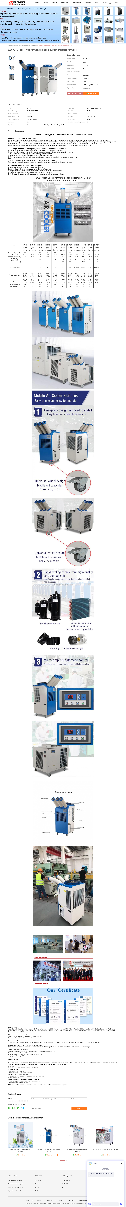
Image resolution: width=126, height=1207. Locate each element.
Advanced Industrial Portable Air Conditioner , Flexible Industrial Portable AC (105, 1150)
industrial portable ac (18, 1084)
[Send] (121, 1204)
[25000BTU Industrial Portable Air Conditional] (76, 1135)
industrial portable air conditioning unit (55, 1084)
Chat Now (104, 2)
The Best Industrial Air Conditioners (48, 1149)
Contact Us (88, 2)
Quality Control (76, 2)
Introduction (38, 1180)
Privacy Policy (83, 1200)
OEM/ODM (65, 1184)
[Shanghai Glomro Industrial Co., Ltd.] (17, 3)
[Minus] (121, 1163)
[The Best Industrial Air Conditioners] (48, 1135)
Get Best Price (75, 93)
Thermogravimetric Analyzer (15, 1184)
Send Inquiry (79, 1108)
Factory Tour (64, 2)
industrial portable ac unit (34, 1084)
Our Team (37, 1191)
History (37, 1184)
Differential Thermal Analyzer (15, 1187)
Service (37, 1187)
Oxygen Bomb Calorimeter (15, 1191)
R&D (63, 1187)
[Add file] (89, 1204)
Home (37, 2)
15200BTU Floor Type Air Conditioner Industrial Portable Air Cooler (54, 45)
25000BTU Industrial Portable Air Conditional (77, 1149)
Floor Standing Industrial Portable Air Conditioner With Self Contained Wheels (20, 1150)
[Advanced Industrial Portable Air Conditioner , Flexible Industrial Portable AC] (105, 1135)
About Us (54, 2)
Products (45, 2)
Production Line (66, 1180)
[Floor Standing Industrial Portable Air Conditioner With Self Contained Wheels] (20, 1135)
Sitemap (70, 1200)
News (96, 2)
